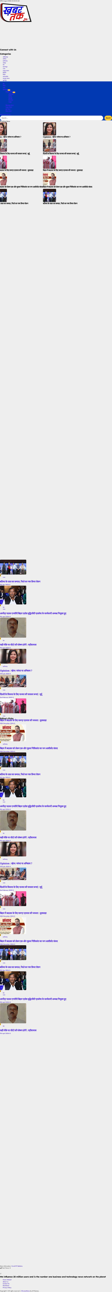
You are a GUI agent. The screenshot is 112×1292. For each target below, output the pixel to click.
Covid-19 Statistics (17, 1266)
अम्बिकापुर (5, 57)
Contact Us (6, 1284)
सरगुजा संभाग (6, 78)
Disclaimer (6, 1286)
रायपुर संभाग (6, 71)
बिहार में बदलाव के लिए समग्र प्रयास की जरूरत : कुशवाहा (23, 694)
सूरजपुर (5, 80)
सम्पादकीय (5, 76)
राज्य (4, 69)
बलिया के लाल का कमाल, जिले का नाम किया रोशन (20, 555)
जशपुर (4, 63)
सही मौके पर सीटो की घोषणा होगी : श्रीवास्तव (18, 618)
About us (5, 1282)
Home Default (7, 1280)
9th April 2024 (5, 591)
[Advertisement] (56, 35)
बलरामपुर (5, 67)
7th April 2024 (5, 622)
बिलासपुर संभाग (9, 105)
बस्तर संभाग (9, 111)
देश (3, 65)
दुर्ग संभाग (8, 109)
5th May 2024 (4, 559)
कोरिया (4, 59)
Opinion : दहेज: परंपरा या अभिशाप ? (16, 644)
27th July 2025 (5, 648)
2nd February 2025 (6, 671)
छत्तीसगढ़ (5, 61)
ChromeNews (25, 1291)
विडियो (4, 73)
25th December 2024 (7, 697)
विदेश (4, 74)
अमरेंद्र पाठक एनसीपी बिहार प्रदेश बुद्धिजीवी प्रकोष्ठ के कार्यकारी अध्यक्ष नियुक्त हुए (33, 587)
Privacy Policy (7, 1288)
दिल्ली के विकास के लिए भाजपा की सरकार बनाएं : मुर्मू (21, 668)
